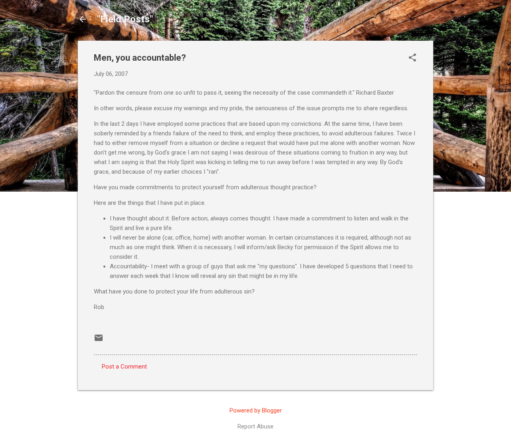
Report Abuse (255, 426)
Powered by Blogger (256, 410)
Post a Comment (124, 366)
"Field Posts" (125, 19)
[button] (412, 58)
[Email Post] (98, 340)
